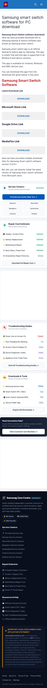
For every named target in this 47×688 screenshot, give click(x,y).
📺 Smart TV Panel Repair (12, 590)
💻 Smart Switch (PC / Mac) (13, 607)
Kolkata (34, 214)
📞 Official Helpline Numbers (13, 619)
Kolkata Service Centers (12, 557)
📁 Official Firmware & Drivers (14, 603)
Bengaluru (12, 208)
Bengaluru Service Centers (13, 545)
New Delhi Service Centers (13, 541)
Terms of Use (23, 676)
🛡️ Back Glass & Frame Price (14, 586)
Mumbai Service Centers (12, 537)
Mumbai (13, 203)
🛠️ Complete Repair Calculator (14, 570)
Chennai (13, 214)
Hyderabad (34, 208)
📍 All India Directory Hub (12, 533)
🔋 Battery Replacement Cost (14, 578)
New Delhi (34, 203)
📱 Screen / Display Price (12, 574)
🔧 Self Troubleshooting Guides (14, 615)
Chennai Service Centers (12, 553)
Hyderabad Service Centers (13, 549)
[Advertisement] (23, 295)
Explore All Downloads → (23, 410)
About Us (12, 676)
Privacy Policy (35, 676)
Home (4, 676)
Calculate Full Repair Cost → (23, 263)
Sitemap (16, 680)
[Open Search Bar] (35, 4)
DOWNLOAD (23, 98)
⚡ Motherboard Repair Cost (13, 582)
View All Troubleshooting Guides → (23, 365)
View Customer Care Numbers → (23, 432)
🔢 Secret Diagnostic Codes (13, 611)
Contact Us (6, 680)
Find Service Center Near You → (23, 197)
